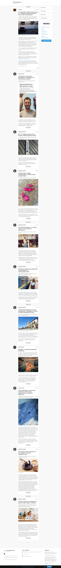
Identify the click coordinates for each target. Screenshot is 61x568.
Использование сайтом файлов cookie (10, 559)
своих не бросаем (45, 37)
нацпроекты (44, 33)
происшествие (44, 34)
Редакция (20, 9)
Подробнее (44, 566)
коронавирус (44, 31)
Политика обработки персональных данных (11, 557)
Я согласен (49, 566)
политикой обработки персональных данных (28, 566)
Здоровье (43, 30)
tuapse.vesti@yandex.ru (26, 556)
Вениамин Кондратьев (46, 27)
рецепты (43, 36)
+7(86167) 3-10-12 (26, 554)
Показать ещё (28, 542)
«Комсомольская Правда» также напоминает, (26, 60)
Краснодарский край (22, 66)
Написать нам (46, 40)
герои (43, 28)
